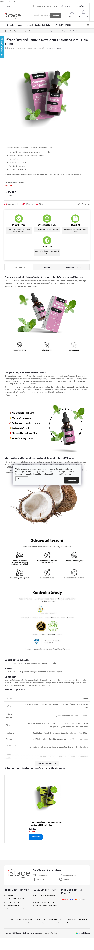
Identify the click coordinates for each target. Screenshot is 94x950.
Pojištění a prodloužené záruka (58, 923)
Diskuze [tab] (47, 267)
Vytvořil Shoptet (84, 933)
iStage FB (40, 879)
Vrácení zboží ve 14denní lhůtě (46, 902)
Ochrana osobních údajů (15, 909)
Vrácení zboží (83, 919)
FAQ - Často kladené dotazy (45, 896)
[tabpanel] (47, 809)
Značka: (83, 204)
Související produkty (74, 267)
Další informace (64, 474)
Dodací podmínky (13, 906)
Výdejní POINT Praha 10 (15, 899)
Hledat (55, 15)
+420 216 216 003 (69, 875)
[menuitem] (14, 25)
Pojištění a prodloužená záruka (46, 906)
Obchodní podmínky (14, 902)
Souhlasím (71, 480)
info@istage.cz (42, 875)
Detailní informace (74, 175)
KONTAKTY (8, 6)
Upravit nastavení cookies (48, 933)
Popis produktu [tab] (19, 267)
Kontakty (10, 896)
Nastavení (21, 478)
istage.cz (66, 879)
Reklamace (39, 899)
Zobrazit (36, 837)
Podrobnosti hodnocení (35, 48)
